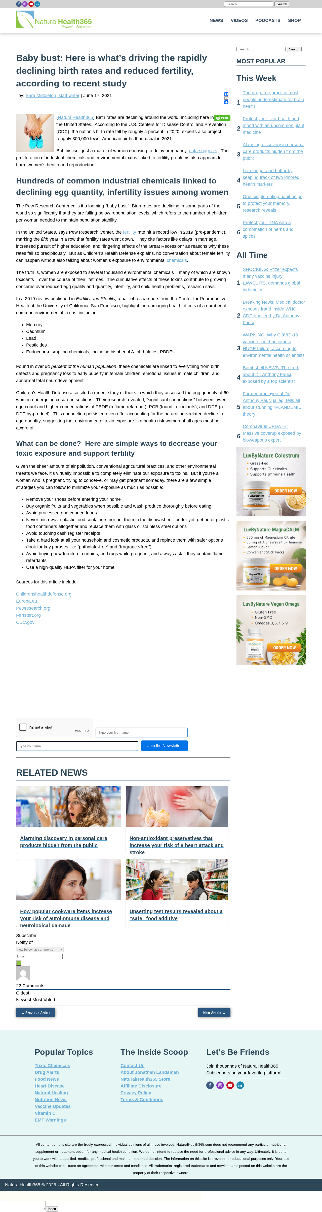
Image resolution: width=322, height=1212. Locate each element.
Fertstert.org (28, 615)
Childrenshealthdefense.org (43, 594)
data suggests (203, 150)
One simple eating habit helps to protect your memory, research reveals (272, 203)
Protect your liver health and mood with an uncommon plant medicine (273, 125)
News (216, 20)
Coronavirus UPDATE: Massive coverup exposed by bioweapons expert (272, 433)
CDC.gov (25, 622)
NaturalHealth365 (75, 117)
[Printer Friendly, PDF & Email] (222, 117)
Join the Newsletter (164, 745)
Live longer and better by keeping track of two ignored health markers (271, 177)
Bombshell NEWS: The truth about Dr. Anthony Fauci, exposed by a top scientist (271, 374)
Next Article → (214, 1013)
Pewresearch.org (33, 608)
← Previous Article (35, 1013)
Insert (52, 1209)
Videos (239, 20)
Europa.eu (26, 601)
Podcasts (267, 20)
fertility (129, 232)
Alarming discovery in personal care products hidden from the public (273, 151)
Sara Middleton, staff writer (52, 95)
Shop (294, 20)
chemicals (177, 260)
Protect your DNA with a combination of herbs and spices (268, 229)
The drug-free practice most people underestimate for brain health (273, 99)
